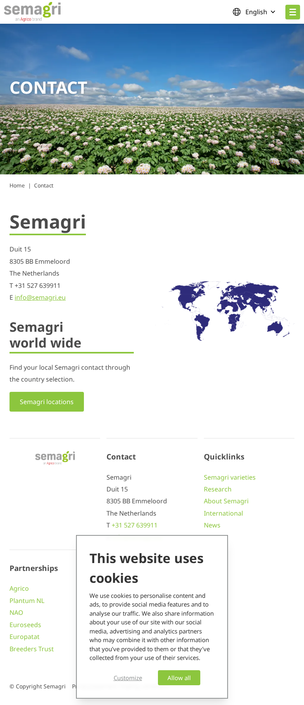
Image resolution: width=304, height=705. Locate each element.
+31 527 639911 (135, 525)
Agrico (19, 588)
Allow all (179, 678)
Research (218, 489)
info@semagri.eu (40, 297)
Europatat (25, 636)
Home (17, 185)
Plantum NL (27, 600)
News (212, 525)
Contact (43, 185)
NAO (16, 612)
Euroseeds (25, 624)
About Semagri (226, 501)
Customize (128, 678)
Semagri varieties (230, 477)
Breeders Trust (32, 649)
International (223, 513)
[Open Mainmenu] (292, 12)
